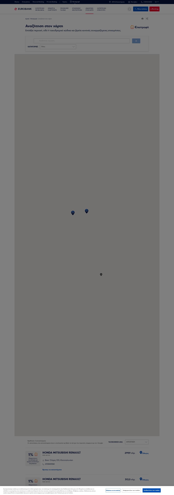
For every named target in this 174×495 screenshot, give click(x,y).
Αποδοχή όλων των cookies (152, 490)
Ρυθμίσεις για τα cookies (113, 490)
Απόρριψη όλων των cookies (131, 490)
